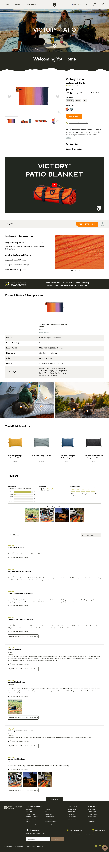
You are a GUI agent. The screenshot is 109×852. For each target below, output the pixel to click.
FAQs (46, 811)
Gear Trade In (91, 821)
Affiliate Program (92, 814)
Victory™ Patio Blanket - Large (29, 636)
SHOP (7, 4)
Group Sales (91, 819)
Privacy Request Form (51, 821)
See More (68, 137)
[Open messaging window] (105, 848)
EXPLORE (18, 4)
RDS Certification (72, 816)
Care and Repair (72, 809)
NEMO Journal (31, 4)
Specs (63, 224)
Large (78, 100)
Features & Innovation (52, 224)
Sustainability (91, 809)
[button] (72, 270)
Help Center (29, 811)
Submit (57, 839)
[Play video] (54, 185)
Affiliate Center (92, 816)
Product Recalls (71, 811)
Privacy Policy (48, 819)
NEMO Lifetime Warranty (76, 830)
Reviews (71, 224)
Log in (94, 4)
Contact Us (29, 809)
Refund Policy (49, 814)
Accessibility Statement (51, 824)
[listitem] (11, 121)
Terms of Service (49, 816)
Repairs (28, 821)
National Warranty (30, 814)
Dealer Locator (71, 814)
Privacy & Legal (70, 834)
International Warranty (31, 816)
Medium (69, 100)
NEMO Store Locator (100, 830)
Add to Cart (87, 224)
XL (85, 100)
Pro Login (41, 846)
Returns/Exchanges (31, 819)
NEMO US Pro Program (32, 824)
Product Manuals (20, 846)
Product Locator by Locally (78, 123)
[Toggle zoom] (59, 112)
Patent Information (72, 819)
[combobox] (93, 535)
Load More (54, 799)
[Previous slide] (9, 96)
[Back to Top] (102, 224)
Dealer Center (92, 811)
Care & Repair (9, 846)
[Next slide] (57, 96)
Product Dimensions (44, 332)
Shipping (47, 809)
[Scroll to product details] (54, 46)
